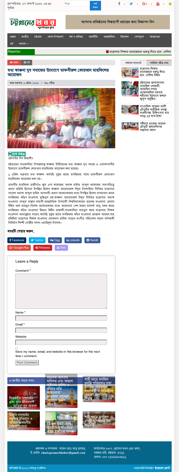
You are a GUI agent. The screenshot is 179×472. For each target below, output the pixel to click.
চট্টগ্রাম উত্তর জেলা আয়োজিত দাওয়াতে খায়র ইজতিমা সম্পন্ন (60, 428)
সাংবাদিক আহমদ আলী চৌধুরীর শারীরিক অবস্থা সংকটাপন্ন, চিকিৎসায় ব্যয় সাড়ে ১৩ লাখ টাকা (154, 111)
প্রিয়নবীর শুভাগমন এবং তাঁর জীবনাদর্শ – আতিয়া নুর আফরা (23, 402)
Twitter (38, 240)
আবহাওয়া (155, 37)
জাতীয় (25, 37)
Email (20, 324)
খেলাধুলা (139, 37)
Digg (56, 240)
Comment (23, 271)
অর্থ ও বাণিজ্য (76, 37)
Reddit (93, 240)
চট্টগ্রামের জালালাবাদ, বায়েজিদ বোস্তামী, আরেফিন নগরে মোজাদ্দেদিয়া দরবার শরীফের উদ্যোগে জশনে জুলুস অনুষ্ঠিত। (153, 91)
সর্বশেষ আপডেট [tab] (133, 62)
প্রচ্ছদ (13, 37)
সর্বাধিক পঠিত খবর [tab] (159, 62)
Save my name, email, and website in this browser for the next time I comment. (57, 354)
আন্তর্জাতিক (109, 37)
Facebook (17, 240)
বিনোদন (125, 37)
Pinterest (44, 248)
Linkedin (74, 240)
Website (20, 337)
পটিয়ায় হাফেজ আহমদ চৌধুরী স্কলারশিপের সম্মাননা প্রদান (153, 127)
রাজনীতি (93, 37)
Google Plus (21, 248)
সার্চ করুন (95, 5)
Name (20, 312)
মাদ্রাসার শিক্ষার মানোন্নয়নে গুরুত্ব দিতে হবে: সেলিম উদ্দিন (138, 52)
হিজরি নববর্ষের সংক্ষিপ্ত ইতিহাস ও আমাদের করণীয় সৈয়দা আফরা (21, 421)
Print (62, 248)
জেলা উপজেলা (55, 37)
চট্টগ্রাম (38, 37)
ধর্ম (11, 43)
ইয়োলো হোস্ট (162, 468)
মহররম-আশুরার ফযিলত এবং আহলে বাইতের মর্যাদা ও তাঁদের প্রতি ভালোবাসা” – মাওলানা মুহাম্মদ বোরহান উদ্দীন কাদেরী (60, 390)
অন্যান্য (23, 43)
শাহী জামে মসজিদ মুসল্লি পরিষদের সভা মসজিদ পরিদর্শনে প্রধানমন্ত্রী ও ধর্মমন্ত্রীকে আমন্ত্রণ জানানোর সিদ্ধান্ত (98, 389)
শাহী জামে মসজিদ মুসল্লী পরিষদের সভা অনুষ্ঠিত (97, 421)
